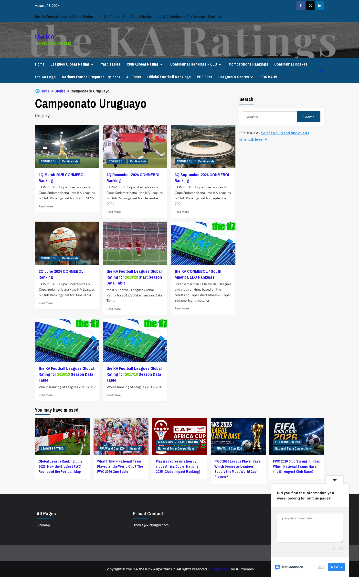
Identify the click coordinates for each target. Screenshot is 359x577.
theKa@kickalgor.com (151, 525)
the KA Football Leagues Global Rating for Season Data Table (66, 374)
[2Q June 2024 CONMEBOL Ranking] (67, 243)
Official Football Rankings (169, 76)
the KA (45, 37)
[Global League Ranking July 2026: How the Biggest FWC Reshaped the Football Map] (62, 436)
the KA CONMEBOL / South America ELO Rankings (198, 274)
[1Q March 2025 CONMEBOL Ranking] (67, 146)
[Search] (321, 70)
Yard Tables (111, 64)
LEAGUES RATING (52, 449)
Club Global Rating (142, 64)
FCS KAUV (269, 76)
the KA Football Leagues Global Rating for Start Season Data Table (134, 277)
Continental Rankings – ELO (193, 64)
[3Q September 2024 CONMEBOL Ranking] (203, 146)
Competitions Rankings (248, 64)
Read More (46, 206)
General (135, 449)
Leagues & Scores (233, 76)
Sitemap (43, 525)
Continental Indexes (290, 64)
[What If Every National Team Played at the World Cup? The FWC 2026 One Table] (121, 436)
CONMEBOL (48, 161)
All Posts (133, 76)
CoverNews (220, 568)
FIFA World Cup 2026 (111, 449)
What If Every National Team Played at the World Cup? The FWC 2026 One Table (120, 466)
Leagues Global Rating (70, 64)
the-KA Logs (45, 76)
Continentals (70, 161)
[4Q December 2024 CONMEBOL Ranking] (135, 146)
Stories (60, 91)
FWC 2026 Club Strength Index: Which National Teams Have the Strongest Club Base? (297, 466)
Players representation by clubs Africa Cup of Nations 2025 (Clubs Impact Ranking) (178, 466)
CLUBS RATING (188, 442)
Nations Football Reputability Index (91, 76)
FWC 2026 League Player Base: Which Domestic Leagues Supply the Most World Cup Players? (237, 469)
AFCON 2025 (165, 442)
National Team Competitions (176, 449)
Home (39, 64)
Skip (321, 567)
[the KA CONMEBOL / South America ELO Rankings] (203, 243)
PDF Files (204, 76)
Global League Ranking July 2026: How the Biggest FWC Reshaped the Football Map (60, 466)
